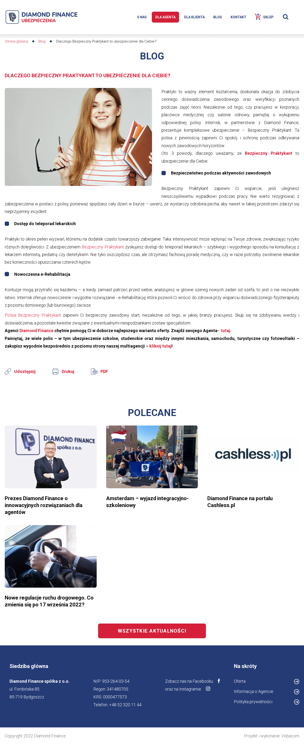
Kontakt (238, 17)
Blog (42, 41)
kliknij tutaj (160, 345)
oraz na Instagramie (183, 689)
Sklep (268, 17)
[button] (78, 137)
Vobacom (290, 735)
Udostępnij (25, 371)
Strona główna (16, 41)
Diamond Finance (36, 330)
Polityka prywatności (253, 701)
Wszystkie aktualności (152, 631)
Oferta (240, 681)
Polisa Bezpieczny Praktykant (33, 315)
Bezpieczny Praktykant (268, 153)
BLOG (217, 17)
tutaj (225, 330)
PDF (104, 371)
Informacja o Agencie (253, 691)
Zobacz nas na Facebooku (189, 681)
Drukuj (68, 371)
